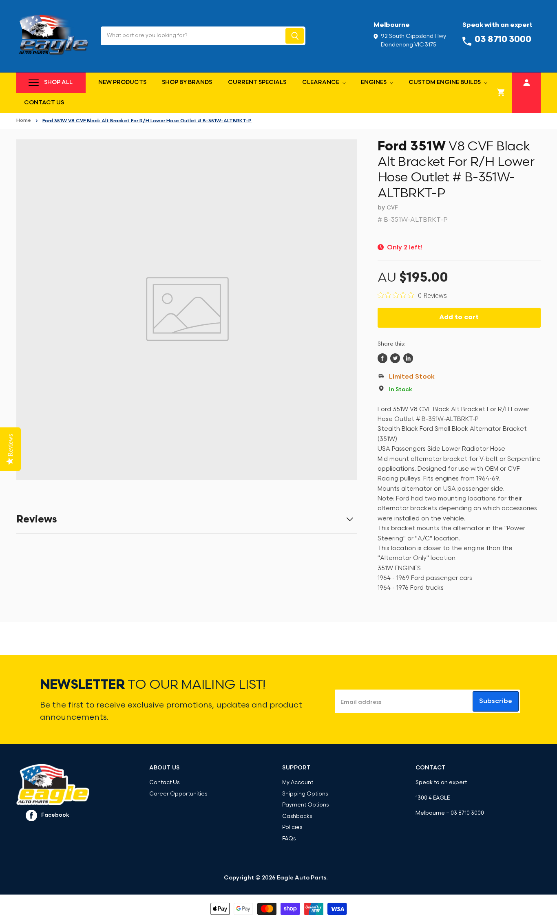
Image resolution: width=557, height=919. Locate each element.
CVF (392, 208)
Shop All (58, 82)
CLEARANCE (321, 82)
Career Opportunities (178, 794)
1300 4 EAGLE (433, 798)
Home (23, 120)
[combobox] (192, 35)
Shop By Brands (187, 82)
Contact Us (44, 103)
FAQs (289, 839)
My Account (297, 782)
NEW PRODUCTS (122, 82)
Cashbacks (297, 816)
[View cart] (501, 93)
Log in (526, 82)
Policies (292, 827)
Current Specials (257, 82)
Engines (374, 82)
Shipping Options (305, 794)
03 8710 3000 (467, 813)
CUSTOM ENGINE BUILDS (445, 82)
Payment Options (305, 805)
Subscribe (495, 701)
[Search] (294, 35)
